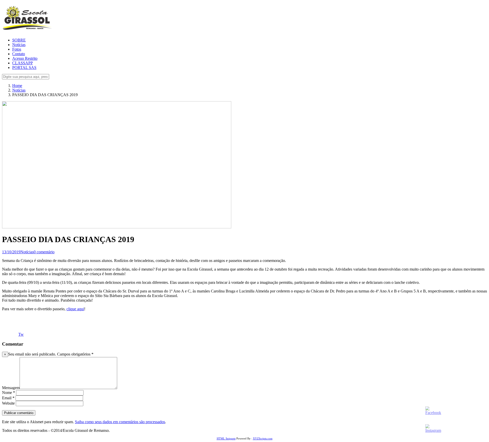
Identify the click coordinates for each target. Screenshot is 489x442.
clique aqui (75, 309)
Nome (8, 392)
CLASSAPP (22, 63)
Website (8, 403)
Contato (18, 54)
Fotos (16, 49)
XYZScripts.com (263, 438)
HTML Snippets (226, 438)
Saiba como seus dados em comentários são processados (120, 422)
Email (8, 398)
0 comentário (44, 252)
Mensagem (11, 388)
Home (17, 85)
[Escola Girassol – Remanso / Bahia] (27, 27)
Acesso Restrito (24, 58)
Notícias (18, 44)
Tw (21, 334)
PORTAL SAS (24, 67)
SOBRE (19, 40)
